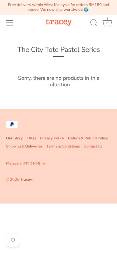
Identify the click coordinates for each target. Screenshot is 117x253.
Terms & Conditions (63, 146)
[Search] (93, 23)
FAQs (31, 138)
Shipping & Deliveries (24, 146)
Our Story (14, 138)
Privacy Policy (52, 138)
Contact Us (93, 146)
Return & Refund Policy (88, 138)
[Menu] (9, 22)
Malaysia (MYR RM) (23, 163)
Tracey (26, 179)
